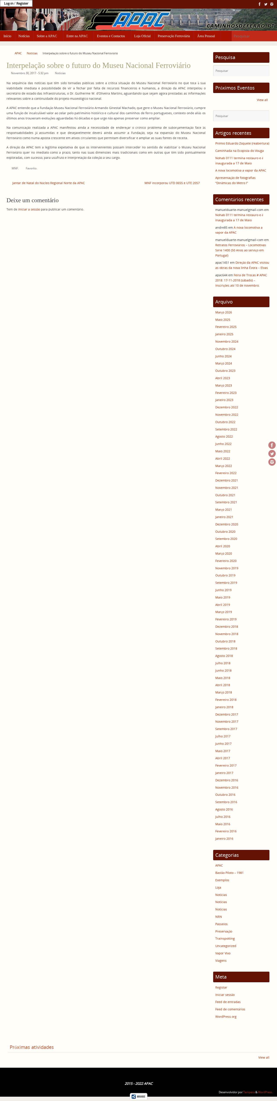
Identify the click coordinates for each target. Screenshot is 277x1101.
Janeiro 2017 (224, 773)
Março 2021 (223, 509)
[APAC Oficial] (260, 4)
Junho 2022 (223, 444)
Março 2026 (223, 312)
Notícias (32, 53)
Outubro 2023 (225, 371)
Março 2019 (223, 612)
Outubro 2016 (225, 795)
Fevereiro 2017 (226, 765)
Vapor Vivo (222, 953)
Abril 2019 (222, 605)
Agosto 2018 (224, 656)
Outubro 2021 (225, 495)
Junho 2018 (223, 670)
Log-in (8, 3)
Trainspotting (225, 938)
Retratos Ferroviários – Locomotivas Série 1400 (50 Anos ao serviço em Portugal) (240, 250)
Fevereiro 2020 (226, 561)
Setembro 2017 (226, 729)
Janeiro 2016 (224, 838)
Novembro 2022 (226, 414)
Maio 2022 (222, 451)
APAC (18, 53)
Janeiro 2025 (224, 334)
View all (262, 100)
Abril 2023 (222, 378)
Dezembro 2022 (226, 407)
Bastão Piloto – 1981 (229, 873)
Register (22, 3)
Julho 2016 (222, 817)
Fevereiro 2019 (226, 619)
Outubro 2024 (225, 349)
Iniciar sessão (225, 995)
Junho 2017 (223, 743)
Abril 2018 (222, 685)
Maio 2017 (222, 751)
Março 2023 (223, 385)
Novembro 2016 (226, 787)
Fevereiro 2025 (226, 327)
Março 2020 (223, 553)
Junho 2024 (223, 356)
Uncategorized (225, 946)
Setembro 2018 (226, 648)
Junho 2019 (223, 590)
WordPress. (265, 1092)
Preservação (223, 931)
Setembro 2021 (226, 502)
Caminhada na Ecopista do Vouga (239, 151)
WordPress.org (226, 1016)
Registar (221, 987)
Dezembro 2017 (226, 714)
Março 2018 (223, 692)
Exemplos (222, 880)
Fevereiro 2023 (226, 393)
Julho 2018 (222, 663)
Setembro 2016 (226, 802)
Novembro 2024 (226, 341)
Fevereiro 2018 (226, 700)
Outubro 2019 (225, 575)
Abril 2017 (222, 758)
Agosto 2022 (224, 436)
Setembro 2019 (226, 583)
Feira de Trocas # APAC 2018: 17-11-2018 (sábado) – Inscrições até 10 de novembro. (241, 280)
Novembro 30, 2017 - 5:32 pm (29, 73)
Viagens (221, 960)
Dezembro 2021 (226, 480)
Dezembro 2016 (226, 780)
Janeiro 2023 (224, 400)
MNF (15, 168)
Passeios (221, 924)
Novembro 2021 (226, 488)
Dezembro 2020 (226, 524)
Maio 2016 (222, 824)
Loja (218, 887)
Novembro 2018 (226, 634)
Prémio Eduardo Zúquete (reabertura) (242, 143)
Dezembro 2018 (226, 626)
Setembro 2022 (226, 429)
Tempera (249, 1092)
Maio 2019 (222, 597)
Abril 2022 (222, 458)
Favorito (31, 168)
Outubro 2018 (225, 641)
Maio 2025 (222, 320)
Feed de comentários (230, 1009)
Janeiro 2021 (224, 517)
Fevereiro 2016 (226, 831)
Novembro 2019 (226, 568)
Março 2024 (223, 363)
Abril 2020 (222, 546)
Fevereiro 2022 (226, 473)
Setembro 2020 (226, 539)
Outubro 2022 (225, 422)
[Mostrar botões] (138, 1098)
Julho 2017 (222, 736)
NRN (218, 917)
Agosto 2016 (224, 809)
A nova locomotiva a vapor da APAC (240, 170)
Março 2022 (223, 466)
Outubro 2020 (225, 532)
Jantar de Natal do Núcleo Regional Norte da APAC (48, 183)
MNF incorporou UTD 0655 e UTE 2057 (173, 183)
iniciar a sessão (29, 209)
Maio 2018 (222, 678)
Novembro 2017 (226, 721)
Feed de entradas (228, 1002)
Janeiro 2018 (224, 707)
